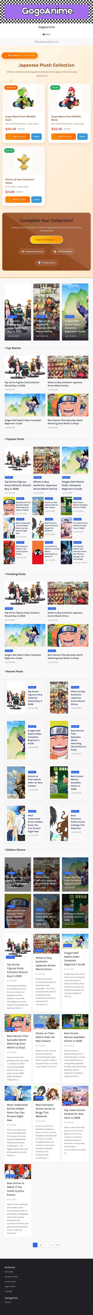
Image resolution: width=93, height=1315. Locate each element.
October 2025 (10, 1281)
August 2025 (10, 1286)
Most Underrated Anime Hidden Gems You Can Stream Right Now (23, 528)
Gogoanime (46, 27)
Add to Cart (17, 136)
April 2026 (9, 1272)
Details (36, 136)
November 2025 (11, 1277)
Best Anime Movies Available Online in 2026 (80, 505)
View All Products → (46, 239)
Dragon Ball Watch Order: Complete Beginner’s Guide (73, 485)
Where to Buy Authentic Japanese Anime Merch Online (45, 485)
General (12, 316)
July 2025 (8, 1291)
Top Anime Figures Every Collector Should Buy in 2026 (18, 485)
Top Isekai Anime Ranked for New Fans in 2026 (80, 525)
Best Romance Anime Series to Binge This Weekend (78, 822)
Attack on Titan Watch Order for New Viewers (51, 505)
